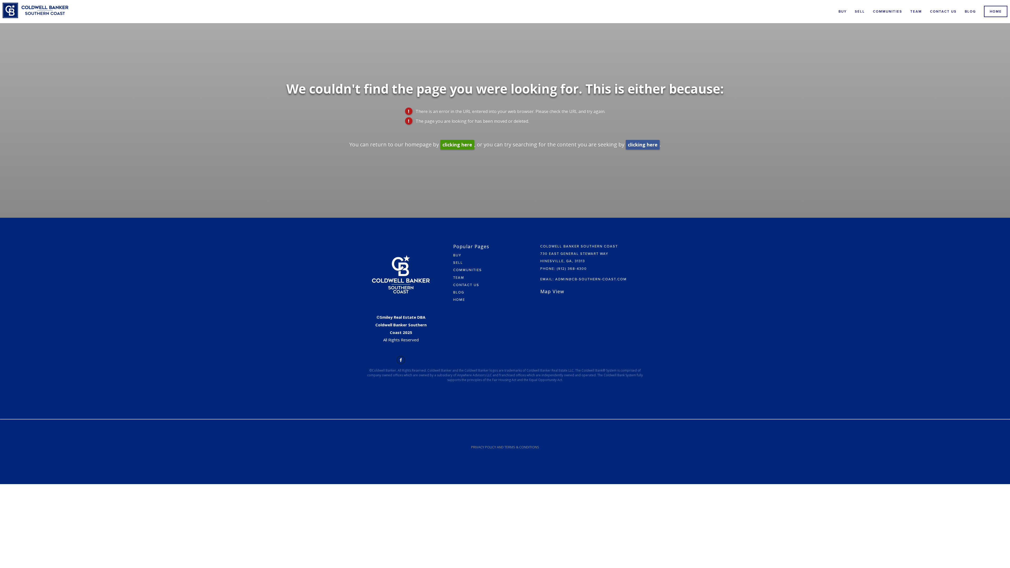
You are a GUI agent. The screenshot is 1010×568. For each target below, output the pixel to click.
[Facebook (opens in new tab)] (401, 360)
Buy (843, 11)
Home (996, 11)
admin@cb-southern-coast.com (591, 279)
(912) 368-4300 (572, 268)
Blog (970, 11)
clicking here (457, 144)
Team (916, 11)
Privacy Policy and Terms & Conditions (505, 447)
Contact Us (943, 11)
